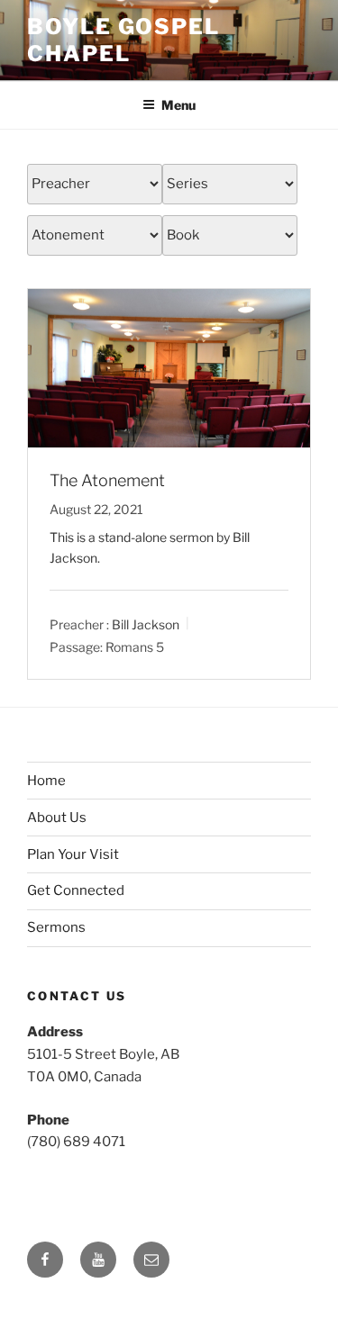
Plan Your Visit (73, 854)
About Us (57, 817)
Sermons (56, 927)
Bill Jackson (145, 624)
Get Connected (75, 890)
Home (46, 780)
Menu (178, 105)
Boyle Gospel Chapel (123, 40)
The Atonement (107, 480)
